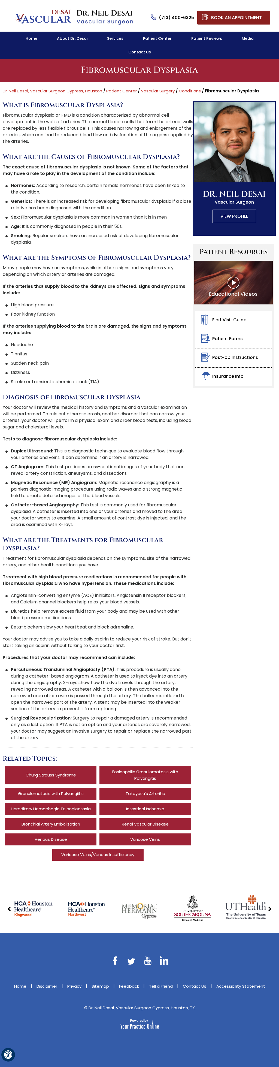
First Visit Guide (229, 320)
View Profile (234, 216)
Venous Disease (51, 839)
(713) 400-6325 (176, 17)
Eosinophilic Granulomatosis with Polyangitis (145, 775)
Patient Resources (233, 252)
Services (115, 38)
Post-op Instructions (235, 357)
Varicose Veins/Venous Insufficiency (97, 854)
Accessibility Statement (240, 986)
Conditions (190, 91)
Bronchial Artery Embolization (51, 824)
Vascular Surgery (158, 91)
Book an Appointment (236, 17)
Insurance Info (228, 376)
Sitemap (100, 986)
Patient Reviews (206, 38)
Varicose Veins (145, 839)
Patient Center (157, 38)
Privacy (74, 986)
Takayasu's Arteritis (145, 793)
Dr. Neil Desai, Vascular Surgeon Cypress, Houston (52, 91)
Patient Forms (227, 338)
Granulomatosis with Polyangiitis (51, 793)
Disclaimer (47, 986)
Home (31, 38)
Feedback (129, 986)
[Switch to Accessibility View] (8, 1055)
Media (248, 38)
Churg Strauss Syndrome (51, 775)
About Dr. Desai (72, 38)
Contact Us (139, 52)
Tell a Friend (161, 986)
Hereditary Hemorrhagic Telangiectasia (51, 809)
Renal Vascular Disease (145, 824)
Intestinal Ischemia (145, 809)
